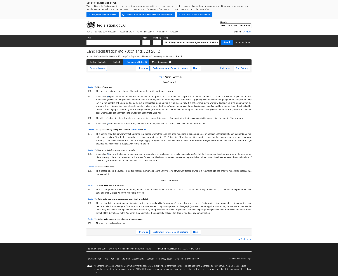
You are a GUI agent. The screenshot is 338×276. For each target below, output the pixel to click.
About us (115, 259)
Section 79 (92, 219)
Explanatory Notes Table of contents (170, 68)
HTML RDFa (194, 249)
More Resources (160, 62)
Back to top (246, 239)
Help (106, 259)
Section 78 (92, 199)
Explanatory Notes (139, 56)
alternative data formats (134, 249)
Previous (143, 68)
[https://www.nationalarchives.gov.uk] (236, 23)
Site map (125, 259)
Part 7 (161, 77)
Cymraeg (247, 31)
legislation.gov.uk (108, 22)
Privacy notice (165, 259)
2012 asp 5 (123, 56)
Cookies (179, 259)
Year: (145, 38)
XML (185, 249)
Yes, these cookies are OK (104, 14)
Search (227, 42)
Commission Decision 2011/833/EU (131, 269)
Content (116, 62)
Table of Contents (98, 62)
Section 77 (92, 185)
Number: (157, 38)
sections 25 (135, 130)
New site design (94, 259)
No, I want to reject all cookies (196, 14)
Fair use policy (192, 259)
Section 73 (92, 87)
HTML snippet (170, 249)
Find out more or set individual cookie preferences (149, 14)
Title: (89, 38)
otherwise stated (174, 266)
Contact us (152, 259)
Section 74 (92, 130)
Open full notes (97, 68)
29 (145, 130)
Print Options (242, 68)
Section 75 (92, 150)
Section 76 (92, 167)
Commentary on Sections (162, 56)
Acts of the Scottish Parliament (100, 56)
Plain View (225, 68)
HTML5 (160, 249)
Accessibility (138, 259)
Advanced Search (243, 42)
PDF (180, 249)
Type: (165, 38)
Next (195, 68)
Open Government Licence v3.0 (138, 266)
